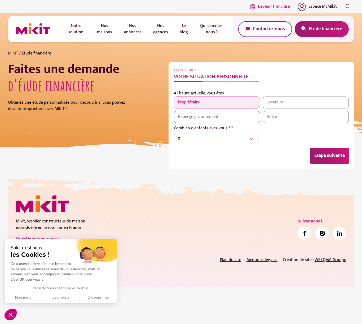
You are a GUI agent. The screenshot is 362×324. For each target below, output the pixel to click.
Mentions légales (261, 259)
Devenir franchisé (274, 6)
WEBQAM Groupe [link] (330, 259)
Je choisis (61, 297)
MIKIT (13, 53)
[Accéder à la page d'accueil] (42, 204)
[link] (304, 233)
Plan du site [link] (230, 259)
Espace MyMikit (322, 6)
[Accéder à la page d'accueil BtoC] (33, 29)
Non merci (23, 297)
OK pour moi (98, 297)
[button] (10, 314)
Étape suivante (329, 155)
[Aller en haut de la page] (347, 312)
